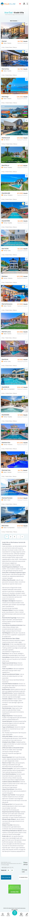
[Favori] (26, 24)
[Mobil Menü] (27, 3)
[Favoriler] (20, 3)
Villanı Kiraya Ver (6, 877)
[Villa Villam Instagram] (8, 870)
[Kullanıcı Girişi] (24, 4)
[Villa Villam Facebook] (12, 870)
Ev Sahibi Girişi (23, 877)
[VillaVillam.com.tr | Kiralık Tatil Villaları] (8, 3)
